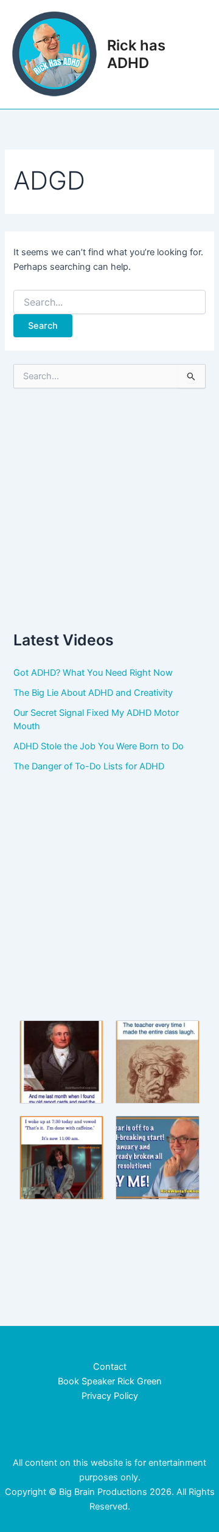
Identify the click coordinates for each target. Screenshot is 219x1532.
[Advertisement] (109, 508)
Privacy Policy (110, 1395)
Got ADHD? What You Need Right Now (93, 672)
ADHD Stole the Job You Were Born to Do (98, 746)
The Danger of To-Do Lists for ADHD (88, 766)
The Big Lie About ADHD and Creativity (93, 692)
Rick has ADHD (136, 53)
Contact (110, 1366)
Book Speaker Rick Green (110, 1381)
